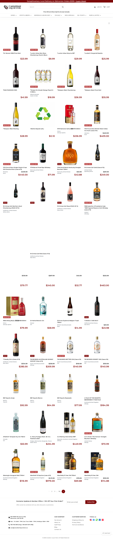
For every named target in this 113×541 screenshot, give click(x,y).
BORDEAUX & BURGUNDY (42, 15)
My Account (57, 520)
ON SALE (58, 15)
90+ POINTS (81, 15)
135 (59, 491)
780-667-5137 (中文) (28, 524)
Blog (55, 527)
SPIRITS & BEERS (25, 15)
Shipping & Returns (78, 520)
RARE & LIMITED (94, 15)
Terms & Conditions (78, 524)
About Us (57, 522)
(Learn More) (81, 1)
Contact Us (57, 529)
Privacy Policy (76, 522)
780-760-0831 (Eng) (16, 524)
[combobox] (46, 7)
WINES (13, 15)
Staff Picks (57, 524)
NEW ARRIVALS (69, 15)
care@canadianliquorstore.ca (19, 527)
